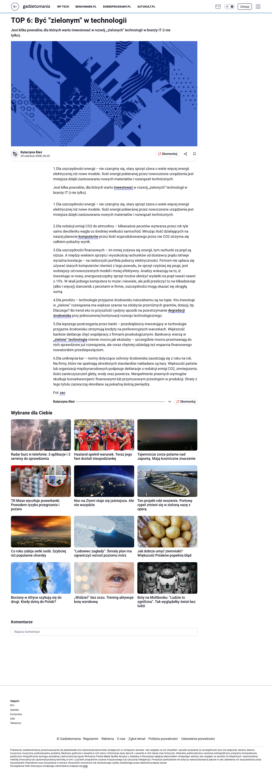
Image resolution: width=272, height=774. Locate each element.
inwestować (124, 187)
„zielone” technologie (70, 339)
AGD (12, 718)
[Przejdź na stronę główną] (15, 9)
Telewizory (15, 723)
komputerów (88, 236)
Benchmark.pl (86, 6)
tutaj (85, 766)
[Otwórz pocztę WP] (218, 6)
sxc (62, 392)
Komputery (16, 714)
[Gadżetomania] (39, 6)
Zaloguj (244, 6)
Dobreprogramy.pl (117, 6)
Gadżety (14, 710)
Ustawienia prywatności (197, 739)
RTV (12, 705)
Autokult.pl (146, 6)
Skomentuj (169, 154)
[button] (229, 6)
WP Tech (63, 6)
